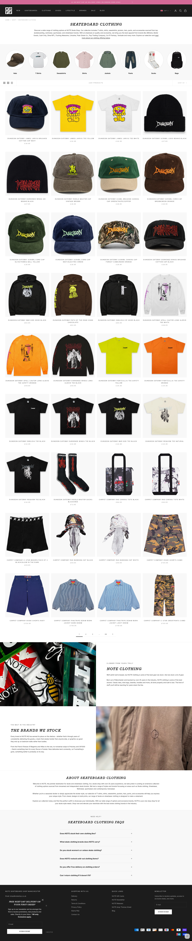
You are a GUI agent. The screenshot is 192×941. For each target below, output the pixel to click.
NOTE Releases (117, 903)
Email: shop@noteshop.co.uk (15, 896)
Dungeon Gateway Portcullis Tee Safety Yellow (119, 382)
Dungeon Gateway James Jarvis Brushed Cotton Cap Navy (27, 140)
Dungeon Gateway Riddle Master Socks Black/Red (73, 501)
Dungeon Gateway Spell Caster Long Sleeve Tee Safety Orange (27, 382)
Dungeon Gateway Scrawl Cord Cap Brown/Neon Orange (164, 200)
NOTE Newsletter (118, 900)
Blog (102, 10)
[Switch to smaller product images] (8, 83)
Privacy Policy (76, 907)
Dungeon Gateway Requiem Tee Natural (165, 441)
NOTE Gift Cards (118, 896)
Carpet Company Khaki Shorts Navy (27, 620)
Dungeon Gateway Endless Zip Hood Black (119, 320)
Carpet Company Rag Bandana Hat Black (73, 560)
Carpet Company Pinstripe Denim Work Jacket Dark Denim (73, 622)
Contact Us (75, 914)
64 (106, 634)
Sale (93, 10)
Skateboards (31, 10)
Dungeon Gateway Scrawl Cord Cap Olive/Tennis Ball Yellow (27, 261)
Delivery (74, 896)
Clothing (46, 10)
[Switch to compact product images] (12, 83)
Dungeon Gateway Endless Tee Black (27, 441)
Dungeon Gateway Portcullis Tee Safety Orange (165, 382)
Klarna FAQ (75, 911)
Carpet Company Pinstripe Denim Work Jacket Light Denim (119, 622)
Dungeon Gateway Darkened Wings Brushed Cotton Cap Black (164, 261)
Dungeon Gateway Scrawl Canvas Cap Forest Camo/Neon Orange (118, 261)
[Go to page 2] (112, 634)
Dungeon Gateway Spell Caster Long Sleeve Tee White (164, 321)
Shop (14, 20)
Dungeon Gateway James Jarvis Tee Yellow (73, 138)
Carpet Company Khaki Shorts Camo (165, 560)
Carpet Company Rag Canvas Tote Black (119, 499)
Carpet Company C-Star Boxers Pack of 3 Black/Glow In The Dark (27, 561)
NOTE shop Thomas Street (121, 907)
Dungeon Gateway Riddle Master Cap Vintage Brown (73, 200)
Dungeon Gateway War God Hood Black (27, 320)
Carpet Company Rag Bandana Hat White (119, 560)
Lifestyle (70, 10)
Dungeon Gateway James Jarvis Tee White (119, 138)
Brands (83, 10)
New (18, 10)
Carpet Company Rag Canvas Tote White (164, 499)
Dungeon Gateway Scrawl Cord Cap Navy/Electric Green (73, 261)
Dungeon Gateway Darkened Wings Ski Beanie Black (27, 200)
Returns (74, 900)
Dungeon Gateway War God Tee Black (119, 441)
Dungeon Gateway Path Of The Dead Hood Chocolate (73, 321)
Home (7, 20)
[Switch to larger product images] (4, 83)
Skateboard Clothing (27, 20)
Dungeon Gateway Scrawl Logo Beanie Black (165, 138)
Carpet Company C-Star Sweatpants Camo (164, 620)
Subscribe (24, 931)
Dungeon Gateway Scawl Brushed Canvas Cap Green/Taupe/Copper (119, 200)
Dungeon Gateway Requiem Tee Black (27, 499)
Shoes (58, 10)
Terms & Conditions (78, 903)
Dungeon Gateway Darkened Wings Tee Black (73, 441)
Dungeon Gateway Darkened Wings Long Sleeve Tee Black (73, 382)
